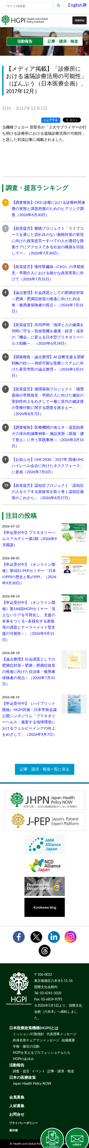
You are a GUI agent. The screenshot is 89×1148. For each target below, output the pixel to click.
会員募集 (16, 1097)
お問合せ (16, 1114)
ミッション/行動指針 (28, 1034)
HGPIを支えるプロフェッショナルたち (41, 1052)
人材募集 (16, 1106)
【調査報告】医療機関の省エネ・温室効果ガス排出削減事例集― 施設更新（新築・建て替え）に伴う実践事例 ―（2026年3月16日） (48, 437)
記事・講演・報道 (60, 1071)
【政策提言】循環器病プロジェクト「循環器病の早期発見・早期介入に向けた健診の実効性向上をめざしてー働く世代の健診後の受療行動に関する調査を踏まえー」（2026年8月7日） (48, 401)
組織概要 (68, 1040)
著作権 (13, 1130)
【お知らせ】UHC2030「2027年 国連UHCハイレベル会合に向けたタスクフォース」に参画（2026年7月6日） (48, 466)
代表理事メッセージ (61, 1034)
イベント (38, 1071)
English (75, 5)
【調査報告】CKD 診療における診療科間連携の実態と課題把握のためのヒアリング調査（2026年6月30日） (48, 209)
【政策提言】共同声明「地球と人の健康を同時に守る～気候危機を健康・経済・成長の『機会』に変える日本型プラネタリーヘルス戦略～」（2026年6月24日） (48, 334)
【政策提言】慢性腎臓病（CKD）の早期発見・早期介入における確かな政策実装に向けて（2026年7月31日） (48, 273)
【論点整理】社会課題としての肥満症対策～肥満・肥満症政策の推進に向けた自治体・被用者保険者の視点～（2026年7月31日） (48, 302)
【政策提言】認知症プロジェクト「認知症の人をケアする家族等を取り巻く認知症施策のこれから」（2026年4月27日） (48, 492)
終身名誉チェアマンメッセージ (36, 1040)
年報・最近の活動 (26, 1046)
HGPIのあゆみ (23, 1059)
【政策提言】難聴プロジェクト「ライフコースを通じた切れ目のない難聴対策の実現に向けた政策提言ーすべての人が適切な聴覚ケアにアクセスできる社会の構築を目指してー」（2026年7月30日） (48, 241)
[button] (79, 20)
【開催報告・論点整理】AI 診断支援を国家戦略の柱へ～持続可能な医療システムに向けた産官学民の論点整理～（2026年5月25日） (48, 366)
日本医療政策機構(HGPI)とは (33, 1028)
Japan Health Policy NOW (32, 1083)
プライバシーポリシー (23, 1123)
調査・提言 (21, 1071)
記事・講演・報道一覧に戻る (44, 769)
